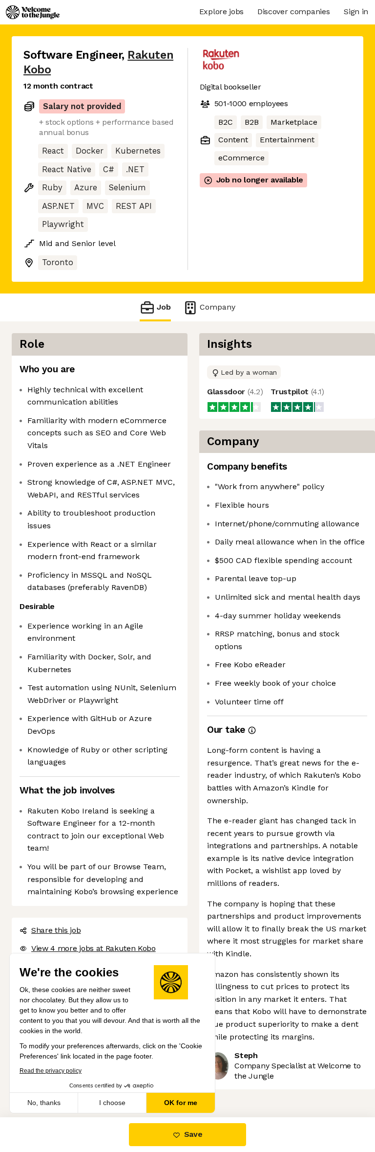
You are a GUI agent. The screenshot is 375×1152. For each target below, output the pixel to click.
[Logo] (33, 12)
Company (217, 307)
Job (164, 307)
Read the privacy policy (51, 1070)
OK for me (180, 1103)
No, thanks (44, 1103)
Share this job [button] (56, 930)
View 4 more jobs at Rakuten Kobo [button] (93, 948)
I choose (112, 1103)
